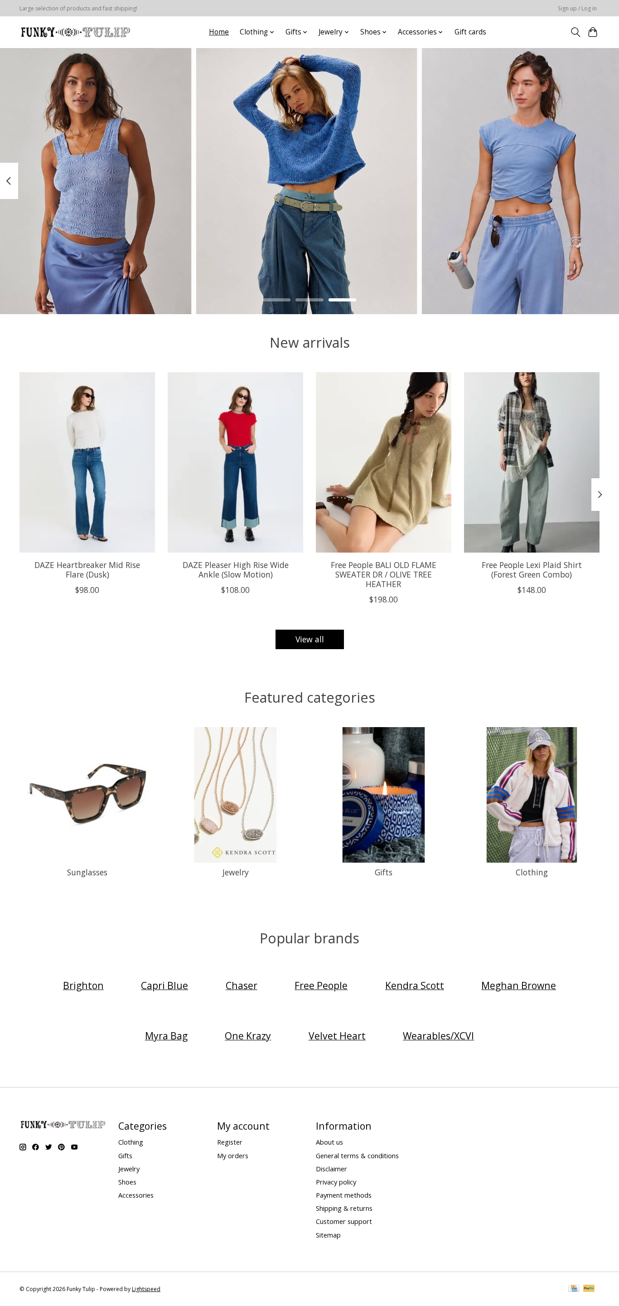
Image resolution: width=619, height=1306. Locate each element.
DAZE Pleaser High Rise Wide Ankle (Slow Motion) (236, 569)
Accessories (136, 1194)
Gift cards (470, 32)
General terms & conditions (357, 1155)
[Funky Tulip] (75, 31)
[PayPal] (589, 1289)
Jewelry (235, 872)
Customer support (344, 1221)
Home (219, 32)
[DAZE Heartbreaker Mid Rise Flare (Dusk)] (87, 462)
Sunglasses (87, 872)
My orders (232, 1155)
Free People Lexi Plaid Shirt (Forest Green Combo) (532, 569)
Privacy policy (336, 1181)
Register (229, 1141)
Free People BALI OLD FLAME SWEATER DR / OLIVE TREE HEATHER (383, 574)
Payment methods (344, 1194)
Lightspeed (146, 1289)
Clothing (532, 872)
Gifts (383, 872)
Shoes (127, 1181)
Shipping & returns (344, 1208)
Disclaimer (331, 1168)
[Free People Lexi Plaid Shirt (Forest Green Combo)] (532, 462)
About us (329, 1141)
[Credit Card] (574, 1289)
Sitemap (328, 1234)
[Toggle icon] (575, 32)
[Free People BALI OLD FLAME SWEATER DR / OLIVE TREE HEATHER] (383, 462)
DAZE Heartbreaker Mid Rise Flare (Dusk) (87, 569)
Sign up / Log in (577, 8)
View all (309, 639)
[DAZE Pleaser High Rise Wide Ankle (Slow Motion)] (235, 462)
